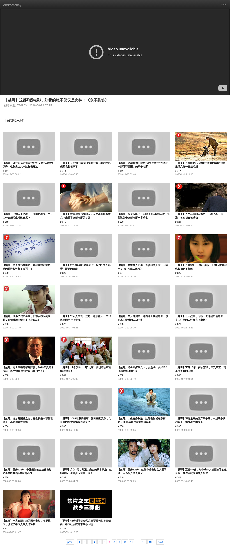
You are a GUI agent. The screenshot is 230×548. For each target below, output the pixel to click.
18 (143, 542)
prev (69, 542)
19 (150, 542)
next (160, 542)
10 (125, 542)
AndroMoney (12, 4)
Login (224, 4)
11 (131, 542)
